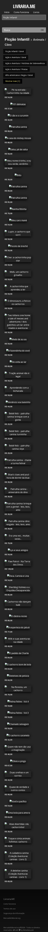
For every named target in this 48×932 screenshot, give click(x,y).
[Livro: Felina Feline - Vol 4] (18, 702)
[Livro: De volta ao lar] (18, 362)
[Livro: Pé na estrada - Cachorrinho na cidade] (18, 92)
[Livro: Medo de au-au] (18, 340)
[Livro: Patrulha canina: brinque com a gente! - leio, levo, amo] (18, 507)
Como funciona (21, 12)
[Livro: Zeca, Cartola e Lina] (18, 576)
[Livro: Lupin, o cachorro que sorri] (18, 234)
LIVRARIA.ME (24, 6)
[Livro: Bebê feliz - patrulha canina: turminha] (18, 433)
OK (42, 30)
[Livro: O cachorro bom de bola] (18, 665)
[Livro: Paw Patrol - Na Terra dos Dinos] (18, 564)
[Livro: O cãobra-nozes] (18, 617)
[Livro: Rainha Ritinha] (18, 209)
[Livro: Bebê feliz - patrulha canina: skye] (18, 448)
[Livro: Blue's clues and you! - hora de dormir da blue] (18, 477)
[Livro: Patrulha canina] (18, 127)
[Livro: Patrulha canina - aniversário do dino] (18, 491)
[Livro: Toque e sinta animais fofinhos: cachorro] (18, 841)
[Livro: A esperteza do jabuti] (18, 628)
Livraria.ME (9, 899)
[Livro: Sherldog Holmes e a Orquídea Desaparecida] (18, 589)
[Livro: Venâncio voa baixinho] (18, 403)
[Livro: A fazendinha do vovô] (18, 351)
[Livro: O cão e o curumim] (18, 116)
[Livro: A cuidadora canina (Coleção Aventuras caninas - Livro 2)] (18, 856)
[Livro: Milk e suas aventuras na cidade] (18, 641)
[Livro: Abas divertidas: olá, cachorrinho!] (18, 826)
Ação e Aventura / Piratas (16, 69)
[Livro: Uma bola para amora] (18, 813)
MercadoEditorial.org (11, 918)
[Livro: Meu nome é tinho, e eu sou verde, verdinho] (18, 163)
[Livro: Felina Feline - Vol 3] (18, 713)
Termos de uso (9, 908)
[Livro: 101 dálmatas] (18, 105)
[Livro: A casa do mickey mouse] (18, 139)
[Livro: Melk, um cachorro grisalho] (18, 274)
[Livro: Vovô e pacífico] (18, 802)
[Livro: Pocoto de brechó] (18, 247)
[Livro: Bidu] (18, 176)
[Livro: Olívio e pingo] (18, 762)
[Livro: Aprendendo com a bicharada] (18, 390)
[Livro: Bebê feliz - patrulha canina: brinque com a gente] (18, 417)
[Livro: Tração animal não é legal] (18, 375)
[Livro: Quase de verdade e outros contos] (18, 789)
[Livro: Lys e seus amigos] (18, 551)
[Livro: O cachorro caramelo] (18, 736)
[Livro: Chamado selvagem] (18, 725)
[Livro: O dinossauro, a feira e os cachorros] (18, 303)
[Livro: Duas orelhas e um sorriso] (18, 775)
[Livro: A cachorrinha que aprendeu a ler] (18, 288)
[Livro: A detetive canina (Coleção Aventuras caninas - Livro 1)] (18, 874)
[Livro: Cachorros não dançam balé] (18, 604)
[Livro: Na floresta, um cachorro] (18, 689)
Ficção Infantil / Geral (14, 51)
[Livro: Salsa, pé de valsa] (18, 150)
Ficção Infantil (17, 39)
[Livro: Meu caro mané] (18, 221)
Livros (36, 12)
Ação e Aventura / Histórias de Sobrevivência (25, 63)
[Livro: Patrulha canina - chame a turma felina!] (18, 462)
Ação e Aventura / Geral (15, 57)
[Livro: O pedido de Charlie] (18, 654)
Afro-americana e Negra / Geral (19, 75)
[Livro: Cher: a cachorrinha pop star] (18, 260)
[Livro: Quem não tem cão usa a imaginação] (18, 749)
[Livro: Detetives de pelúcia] (18, 676)
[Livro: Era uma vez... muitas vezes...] (18, 538)
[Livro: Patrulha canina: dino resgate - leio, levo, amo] (18, 523)
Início (6, 12)
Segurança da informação (14, 913)
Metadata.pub (28, 930)
